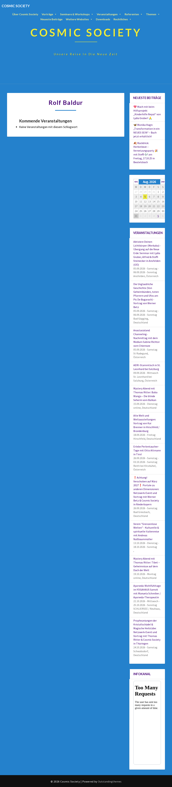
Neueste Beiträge (51, 19)
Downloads (103, 19)
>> (163, 182)
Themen (151, 14)
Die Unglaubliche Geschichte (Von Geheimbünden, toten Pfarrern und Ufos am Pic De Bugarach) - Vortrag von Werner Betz (146, 295)
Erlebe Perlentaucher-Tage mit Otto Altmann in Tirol (147, 450)
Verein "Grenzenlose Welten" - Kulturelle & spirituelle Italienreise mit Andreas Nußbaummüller (146, 531)
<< (136, 182)
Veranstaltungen (107, 14)
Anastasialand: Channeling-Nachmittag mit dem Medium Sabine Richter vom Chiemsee (146, 338)
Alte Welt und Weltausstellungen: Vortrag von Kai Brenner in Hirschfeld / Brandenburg (146, 423)
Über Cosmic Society (25, 14)
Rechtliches (121, 19)
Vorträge (47, 14)
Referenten (132, 14)
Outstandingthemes (109, 781)
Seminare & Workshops (75, 14)
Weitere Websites (77, 19)
